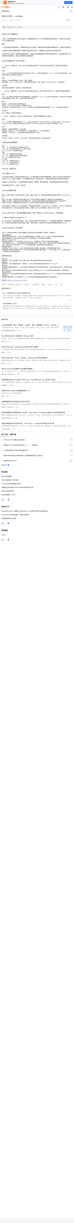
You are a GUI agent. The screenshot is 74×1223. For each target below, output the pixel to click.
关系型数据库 (35, 284)
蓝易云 (3, 341)
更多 (3, 500)
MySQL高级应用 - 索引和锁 (10, 480)
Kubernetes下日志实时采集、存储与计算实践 (15, 515)
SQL (56, 284)
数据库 (43, 284)
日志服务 (26, 284)
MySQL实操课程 (6, 476)
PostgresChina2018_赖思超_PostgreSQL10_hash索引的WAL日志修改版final (25, 511)
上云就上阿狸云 (6, 429)
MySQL (50, 284)
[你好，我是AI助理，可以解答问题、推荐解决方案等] (63, 7)
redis (6, 39)
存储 (61, 284)
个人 (71, 11)
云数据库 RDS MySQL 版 (14, 284)
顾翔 (3, 396)
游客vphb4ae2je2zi (7, 418)
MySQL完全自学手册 (8, 491)
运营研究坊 (4, 385)
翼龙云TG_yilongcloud (7, 407)
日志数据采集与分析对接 (9, 518)
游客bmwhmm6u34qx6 (8, 374)
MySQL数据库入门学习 (9, 495)
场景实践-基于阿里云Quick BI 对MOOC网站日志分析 (17, 487)
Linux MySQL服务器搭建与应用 (11, 484)
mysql (3, 535)
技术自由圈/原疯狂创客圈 (8, 330)
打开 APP (68, 2)
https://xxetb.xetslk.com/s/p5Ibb (17, 280)
